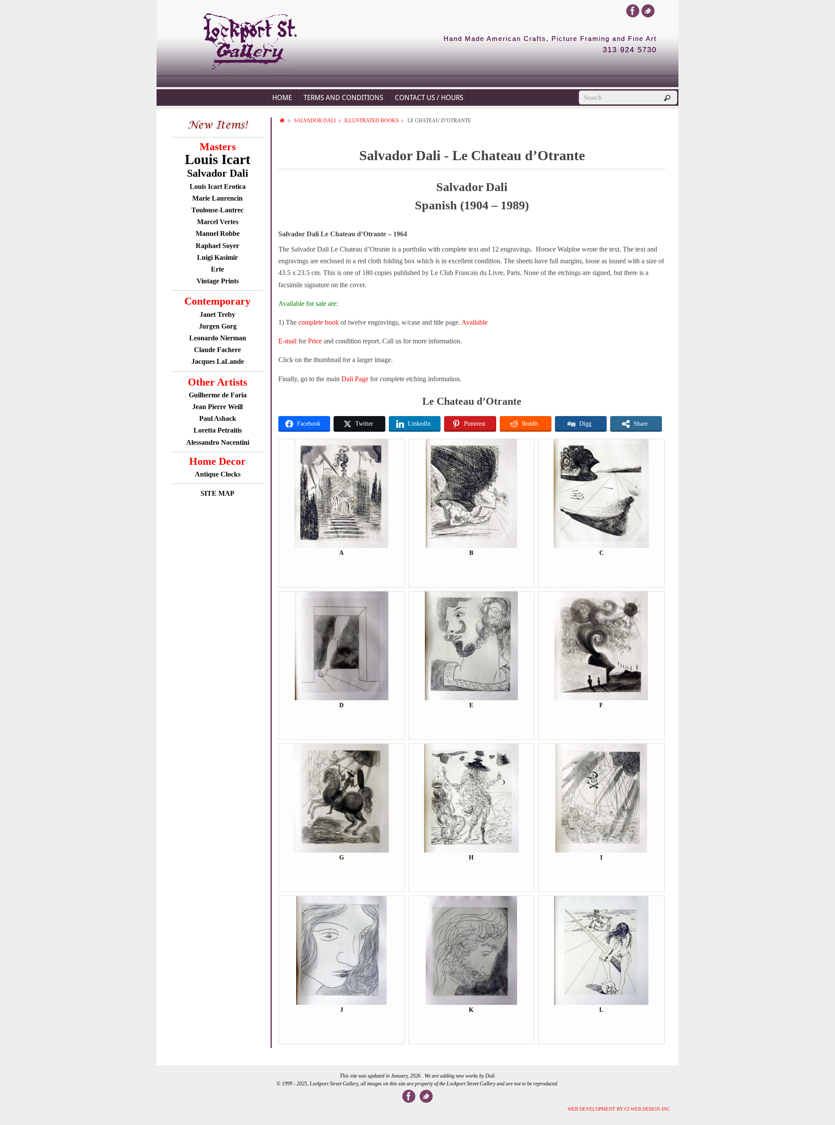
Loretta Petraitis (218, 430)
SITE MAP (217, 493)
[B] (472, 546)
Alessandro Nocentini (217, 442)
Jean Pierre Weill (217, 406)
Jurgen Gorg (218, 326)
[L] (601, 1003)
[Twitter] (648, 10)
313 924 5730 (630, 50)
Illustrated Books (371, 121)
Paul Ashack (217, 418)
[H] (471, 850)
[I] (601, 850)
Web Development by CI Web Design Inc (619, 1109)
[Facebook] (632, 10)
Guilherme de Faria (218, 395)
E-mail (287, 341)
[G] (341, 850)
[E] (471, 698)
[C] (601, 546)
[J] (341, 1003)
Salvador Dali (315, 121)
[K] (472, 1003)
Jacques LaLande (217, 361)
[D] (341, 698)
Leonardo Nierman (217, 338)
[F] (601, 698)
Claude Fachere (217, 349)
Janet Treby (217, 314)
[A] (341, 546)
